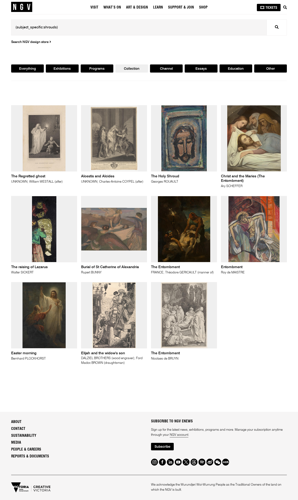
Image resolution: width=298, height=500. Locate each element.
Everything (27, 69)
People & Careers (26, 449)
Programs (97, 69)
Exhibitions (62, 69)
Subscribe (162, 447)
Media (16, 442)
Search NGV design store (30, 42)
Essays (201, 69)
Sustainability (23, 436)
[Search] (285, 7)
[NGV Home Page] (21, 7)
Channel (166, 69)
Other (270, 69)
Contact (18, 429)
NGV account (179, 435)
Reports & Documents (30, 456)
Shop (203, 7)
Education (236, 69)
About (16, 422)
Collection (131, 69)
